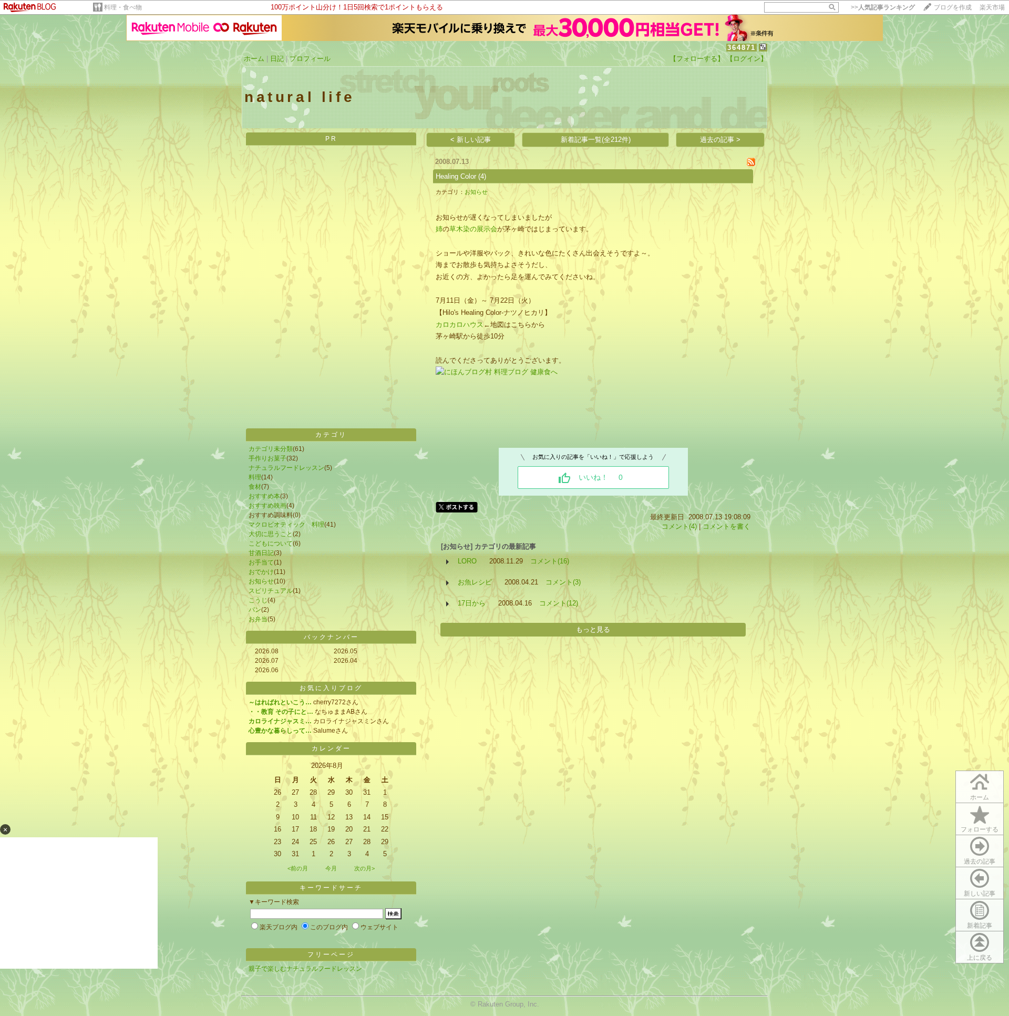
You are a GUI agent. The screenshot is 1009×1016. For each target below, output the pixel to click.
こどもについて (271, 543)
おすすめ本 (264, 496)
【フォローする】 (697, 59)
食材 (255, 486)
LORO (467, 561)
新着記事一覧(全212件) (596, 139)
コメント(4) (679, 526)
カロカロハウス (459, 325)
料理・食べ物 (123, 7)
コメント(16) (549, 561)
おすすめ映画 (267, 505)
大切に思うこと (271, 534)
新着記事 (979, 925)
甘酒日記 (261, 553)
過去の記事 (979, 861)
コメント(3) (563, 582)
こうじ (258, 600)
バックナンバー (331, 637)
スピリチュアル (271, 590)
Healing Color (456, 176)
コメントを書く (726, 526)
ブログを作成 (953, 7)
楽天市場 (992, 7)
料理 (255, 477)
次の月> (364, 868)
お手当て (261, 562)
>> (883, 7)
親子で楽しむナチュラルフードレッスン (305, 968)
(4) (482, 176)
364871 (741, 48)
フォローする (979, 829)
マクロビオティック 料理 (286, 524)
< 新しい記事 (470, 139)
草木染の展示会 (473, 229)
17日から (472, 603)
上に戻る (979, 957)
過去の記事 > (720, 139)
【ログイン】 (746, 59)
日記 (277, 59)
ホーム (254, 59)
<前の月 (297, 868)
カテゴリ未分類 (271, 449)
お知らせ (261, 581)
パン (255, 609)
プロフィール (310, 59)
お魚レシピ (475, 582)
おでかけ (261, 572)
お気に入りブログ (331, 688)
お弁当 (258, 619)
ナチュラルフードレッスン (286, 467)
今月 (331, 868)
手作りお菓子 (267, 458)
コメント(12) (558, 603)
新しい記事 (979, 893)
